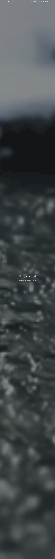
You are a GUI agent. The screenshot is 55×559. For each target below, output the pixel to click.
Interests (42, 1)
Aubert (11, 1)
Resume (34, 1)
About (31, 1)
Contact (46, 1)
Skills (38, 1)
